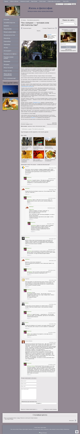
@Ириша (29, 314)
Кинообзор (7, 38)
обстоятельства (39, 126)
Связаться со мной (24, 1)
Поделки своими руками (8, 57)
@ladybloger (29, 199)
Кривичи (6, 25)
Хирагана (33, 117)
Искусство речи (8, 67)
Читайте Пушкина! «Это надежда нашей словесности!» (26, 148)
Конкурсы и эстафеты (10, 54)
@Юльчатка (29, 251)
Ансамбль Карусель (9, 22)
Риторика (6, 64)
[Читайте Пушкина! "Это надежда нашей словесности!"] (26, 141)
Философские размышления (38, 129)
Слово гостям (8, 70)
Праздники (7, 61)
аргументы (30, 126)
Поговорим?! (7, 50)
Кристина (49, 34)
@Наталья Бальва (31, 366)
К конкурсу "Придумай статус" (49, 28)
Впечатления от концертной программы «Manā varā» (38, 148)
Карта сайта (66, 1)
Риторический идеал (27, 28)
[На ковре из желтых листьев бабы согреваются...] (26, 154)
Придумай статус (36, 102)
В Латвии (6, 19)
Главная (6, 1)
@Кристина (31, 209)
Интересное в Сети (9, 35)
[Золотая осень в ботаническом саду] (50, 141)
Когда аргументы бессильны (27, 86)
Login (74, 4)
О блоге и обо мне (14, 1)
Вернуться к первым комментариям (28, 409)
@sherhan (29, 180)
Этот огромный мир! (10, 78)
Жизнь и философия (40, 8)
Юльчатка (27, 237)
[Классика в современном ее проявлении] (50, 154)
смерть (43, 126)
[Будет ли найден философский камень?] (38, 154)
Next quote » (71, 420)
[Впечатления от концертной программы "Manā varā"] (38, 141)
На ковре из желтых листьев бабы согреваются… (25, 160)
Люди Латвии (34, 1)
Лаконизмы (7, 44)
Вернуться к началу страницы (50, 409)
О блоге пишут (42, 1)
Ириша (26, 302)
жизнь (34, 126)
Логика (6, 47)
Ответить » (27, 174)
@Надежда (29, 292)
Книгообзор (7, 41)
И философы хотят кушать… (54, 1)
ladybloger (27, 188)
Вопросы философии (10, 32)
